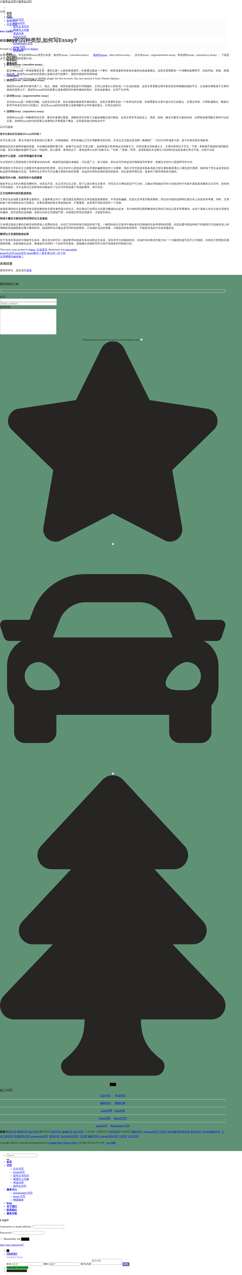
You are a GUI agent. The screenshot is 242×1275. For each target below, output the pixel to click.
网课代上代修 (21, 30)
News (10, 17)
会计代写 (78, 1132)
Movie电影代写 (211, 1132)
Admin (34, 49)
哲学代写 (114, 1132)
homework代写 (39, 1136)
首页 (9, 13)
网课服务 (18, 1200)
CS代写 (163, 1132)
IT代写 (83, 1136)
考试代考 (18, 33)
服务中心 (12, 1189)
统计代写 (33, 1132)
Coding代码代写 (108, 1136)
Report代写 (120, 1118)
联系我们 (12, 1210)
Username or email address (16, 1226)
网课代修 (120, 1103)
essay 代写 (19, 47)
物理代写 (22, 1132)
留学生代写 (19, 1186)
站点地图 (111, 1143)
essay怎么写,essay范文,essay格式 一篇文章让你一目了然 (33, 253)
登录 (29, 270)
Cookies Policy (55, 1143)
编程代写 (105, 1103)
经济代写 (56, 1132)
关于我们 (12, 1206)
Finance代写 (151, 1132)
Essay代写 (19, 23)
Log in (25, 1239)
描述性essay (100, 55)
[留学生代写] (16, 1)
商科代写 (11, 1132)
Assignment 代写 (120, 1126)
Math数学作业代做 (179, 1132)
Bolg (9, 1203)
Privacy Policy (70, 1143)
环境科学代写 (22, 1136)
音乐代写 (196, 1132)
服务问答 (12, 63)
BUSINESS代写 (70, 1136)
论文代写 (18, 19)
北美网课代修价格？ (12, 256)
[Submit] (8, 1159)
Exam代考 (106, 1110)
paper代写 (102, 1126)
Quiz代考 (119, 1110)
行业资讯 (12, 24)
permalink (71, 249)
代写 (9, 1165)
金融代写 (67, 1132)
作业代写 (120, 1095)
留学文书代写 (21, 26)
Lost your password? (12, 1245)
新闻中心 (12, 21)
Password (6, 1232)
